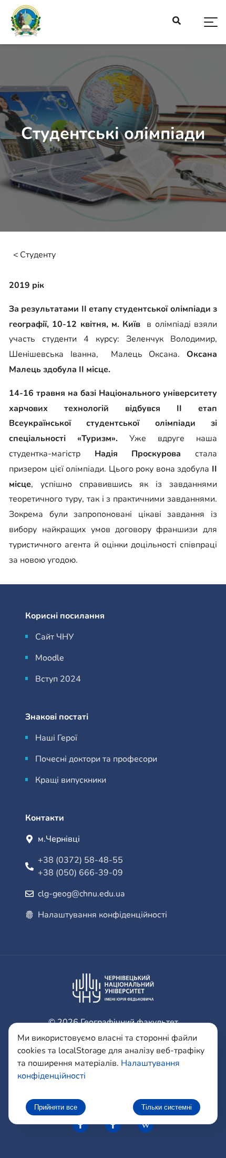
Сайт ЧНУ (54, 637)
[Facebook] (80, 1125)
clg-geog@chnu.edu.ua (81, 894)
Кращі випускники (70, 780)
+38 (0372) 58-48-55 (80, 860)
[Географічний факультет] (26, 22)
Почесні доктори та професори (96, 759)
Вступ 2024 (58, 679)
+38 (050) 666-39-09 (80, 873)
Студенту (38, 255)
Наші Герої (56, 738)
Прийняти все (55, 1107)
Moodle (49, 658)
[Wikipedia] (145, 1125)
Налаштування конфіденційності (102, 915)
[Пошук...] (176, 22)
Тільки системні (166, 1107)
